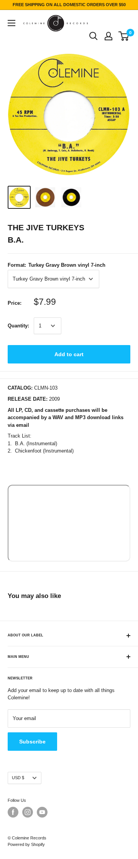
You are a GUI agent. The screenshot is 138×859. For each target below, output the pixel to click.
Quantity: (18, 326)
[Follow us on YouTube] (42, 812)
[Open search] (93, 36)
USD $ (18, 777)
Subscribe (32, 741)
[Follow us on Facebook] (13, 812)
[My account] (108, 36)
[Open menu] (11, 23)
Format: (56, 265)
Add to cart (69, 354)
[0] (124, 36)
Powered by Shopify (26, 844)
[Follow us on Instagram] (27, 812)
